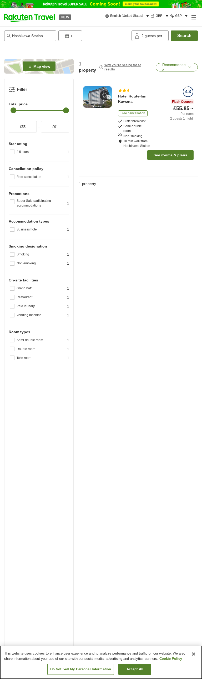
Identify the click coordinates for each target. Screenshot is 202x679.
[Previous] (86, 97)
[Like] (105, 95)
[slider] (13, 110)
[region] (101, 662)
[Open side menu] (193, 17)
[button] (29, 17)
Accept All (135, 669)
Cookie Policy (170, 659)
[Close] (193, 654)
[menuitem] (128, 16)
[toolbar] (93, 35)
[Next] (109, 97)
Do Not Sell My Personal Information (80, 669)
